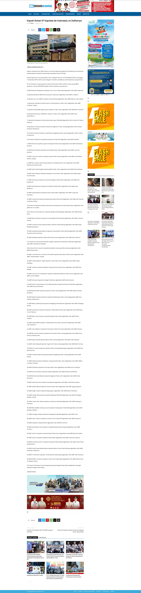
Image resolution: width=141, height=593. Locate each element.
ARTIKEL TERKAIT (32, 537)
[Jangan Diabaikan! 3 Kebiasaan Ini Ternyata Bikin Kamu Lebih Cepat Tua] (108, 182)
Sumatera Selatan (57, 14)
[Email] (54, 29)
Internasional (45, 14)
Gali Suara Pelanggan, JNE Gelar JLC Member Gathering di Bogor (94, 223)
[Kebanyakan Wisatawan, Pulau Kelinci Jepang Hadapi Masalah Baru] (94, 182)
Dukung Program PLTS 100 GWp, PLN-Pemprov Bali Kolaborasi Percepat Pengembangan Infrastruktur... (108, 243)
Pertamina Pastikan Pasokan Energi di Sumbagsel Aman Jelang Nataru (70, 531)
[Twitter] (43, 29)
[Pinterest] (47, 29)
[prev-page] (28, 582)
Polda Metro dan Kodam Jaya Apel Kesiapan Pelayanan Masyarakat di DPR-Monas (74, 556)
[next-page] (31, 582)
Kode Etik (80, 591)
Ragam (79, 14)
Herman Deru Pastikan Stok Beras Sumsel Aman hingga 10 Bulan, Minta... (108, 207)
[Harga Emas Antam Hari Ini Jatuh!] (36, 568)
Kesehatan (86, 14)
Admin (32, 23)
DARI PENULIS (42, 537)
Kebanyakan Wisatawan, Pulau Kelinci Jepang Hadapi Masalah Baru (94, 190)
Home (29, 14)
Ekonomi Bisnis (70, 14)
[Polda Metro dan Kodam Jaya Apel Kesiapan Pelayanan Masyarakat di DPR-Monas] (75, 547)
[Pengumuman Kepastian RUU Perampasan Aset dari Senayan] (75, 568)
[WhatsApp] (51, 29)
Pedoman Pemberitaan (89, 591)
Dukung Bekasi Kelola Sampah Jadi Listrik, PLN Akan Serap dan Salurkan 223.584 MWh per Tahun (55, 556)
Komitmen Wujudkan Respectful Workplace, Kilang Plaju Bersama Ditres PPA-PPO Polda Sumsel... (108, 224)
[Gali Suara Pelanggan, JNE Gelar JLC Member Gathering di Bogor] (94, 216)
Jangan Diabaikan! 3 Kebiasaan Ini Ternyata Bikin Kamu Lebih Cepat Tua (108, 190)
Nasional (36, 14)
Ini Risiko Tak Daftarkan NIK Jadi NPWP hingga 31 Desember (40, 531)
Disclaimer (98, 591)
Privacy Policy (106, 591)
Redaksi (112, 591)
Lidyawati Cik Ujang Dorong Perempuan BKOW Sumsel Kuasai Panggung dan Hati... (93, 207)
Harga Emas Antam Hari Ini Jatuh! (35, 575)
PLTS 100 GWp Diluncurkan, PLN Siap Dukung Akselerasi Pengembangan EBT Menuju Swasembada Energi (55, 577)
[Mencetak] (58, 29)
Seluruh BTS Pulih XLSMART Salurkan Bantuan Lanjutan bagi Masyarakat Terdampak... (93, 242)
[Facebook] (39, 29)
